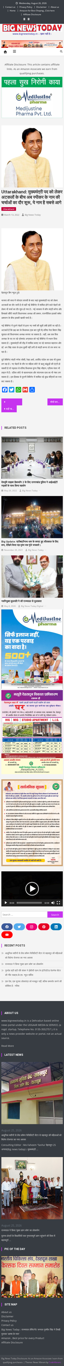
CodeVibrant (55, 1362)
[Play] (6, 903)
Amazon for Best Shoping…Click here (37, 10)
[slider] (29, 903)
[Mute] (53, 903)
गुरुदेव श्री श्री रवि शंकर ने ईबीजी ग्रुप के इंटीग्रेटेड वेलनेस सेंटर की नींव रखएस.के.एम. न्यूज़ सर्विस (33, 973)
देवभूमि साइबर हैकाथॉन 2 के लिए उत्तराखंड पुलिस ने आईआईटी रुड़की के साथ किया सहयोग (29, 484)
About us (55, 7)
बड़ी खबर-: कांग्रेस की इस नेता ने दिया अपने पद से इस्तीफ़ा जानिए (11, 408)
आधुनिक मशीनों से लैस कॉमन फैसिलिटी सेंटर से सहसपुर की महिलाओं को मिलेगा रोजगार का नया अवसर (33, 955)
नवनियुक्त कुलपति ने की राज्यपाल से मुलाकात (21, 601)
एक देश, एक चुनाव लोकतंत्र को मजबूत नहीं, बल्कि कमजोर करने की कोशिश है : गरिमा (33, 983)
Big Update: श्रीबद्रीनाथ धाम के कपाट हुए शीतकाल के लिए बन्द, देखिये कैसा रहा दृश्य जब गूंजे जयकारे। (29, 543)
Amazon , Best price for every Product (22, 1338)
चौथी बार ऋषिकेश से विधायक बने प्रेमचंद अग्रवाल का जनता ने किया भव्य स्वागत (56, 401)
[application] (32, 888)
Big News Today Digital (32, 606)
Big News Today (33, 214)
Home (13, 10)
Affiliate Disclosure (32, 14)
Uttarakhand (8, 209)
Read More (7, 1045)
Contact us (10, 7)
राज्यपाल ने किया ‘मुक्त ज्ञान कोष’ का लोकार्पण (24, 964)
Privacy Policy (25, 7)
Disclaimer (41, 7)
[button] (32, 889)
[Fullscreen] (58, 903)
